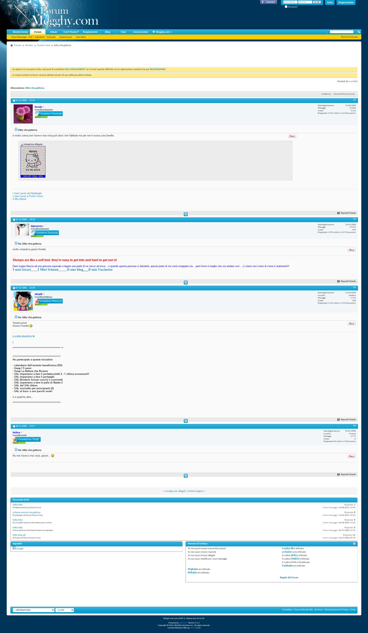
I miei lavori (22, 269)
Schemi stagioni (195, 491)
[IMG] (294, 555)
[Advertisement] (80, 56)
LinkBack (325, 94)
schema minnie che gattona (26, 512)
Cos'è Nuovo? (71, 32)
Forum (37, 32)
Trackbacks (287, 566)
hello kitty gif (19, 535)
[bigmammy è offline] (21, 229)
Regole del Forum (289, 577)
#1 (354, 100)
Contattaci (287, 609)
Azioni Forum (66, 37)
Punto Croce (43, 45)
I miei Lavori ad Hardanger (27, 193)
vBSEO (193, 628)
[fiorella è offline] (23, 114)
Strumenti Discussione (343, 94)
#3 (354, 287)
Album (53, 32)
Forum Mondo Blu (303, 609)
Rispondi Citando (348, 213)
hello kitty (18, 505)
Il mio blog (75, 269)
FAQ (30, 37)
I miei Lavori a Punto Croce (28, 196)
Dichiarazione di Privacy (336, 609)
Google (19, 548)
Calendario (39, 37)
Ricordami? (292, 7)
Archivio (318, 609)
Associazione (140, 32)
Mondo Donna (20, 32)
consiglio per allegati (175, 491)
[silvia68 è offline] (23, 301)
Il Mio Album (19, 199)
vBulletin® (183, 623)
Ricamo (29, 45)
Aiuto (330, 2)
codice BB (288, 548)
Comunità (51, 37)
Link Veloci (81, 37)
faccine (288, 552)
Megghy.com (163, 32)
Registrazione (346, 2)
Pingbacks (193, 569)
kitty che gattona (34, 88)
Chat (123, 32)
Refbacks (192, 572)
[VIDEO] (295, 559)
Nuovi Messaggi (19, 37)
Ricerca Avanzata (349, 37)
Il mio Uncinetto (100, 269)
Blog (107, 32)
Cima (352, 609)
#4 (354, 426)
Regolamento (90, 32)
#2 (354, 219)
